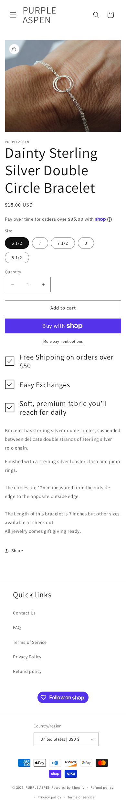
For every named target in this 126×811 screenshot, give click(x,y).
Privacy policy (49, 797)
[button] (13, 15)
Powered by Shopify (68, 787)
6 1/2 (17, 243)
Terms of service (81, 797)
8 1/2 (17, 257)
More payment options (63, 341)
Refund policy (27, 671)
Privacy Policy (27, 657)
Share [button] (17, 550)
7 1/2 (63, 243)
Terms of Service (30, 642)
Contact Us (24, 613)
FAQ (17, 627)
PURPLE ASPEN (38, 787)
